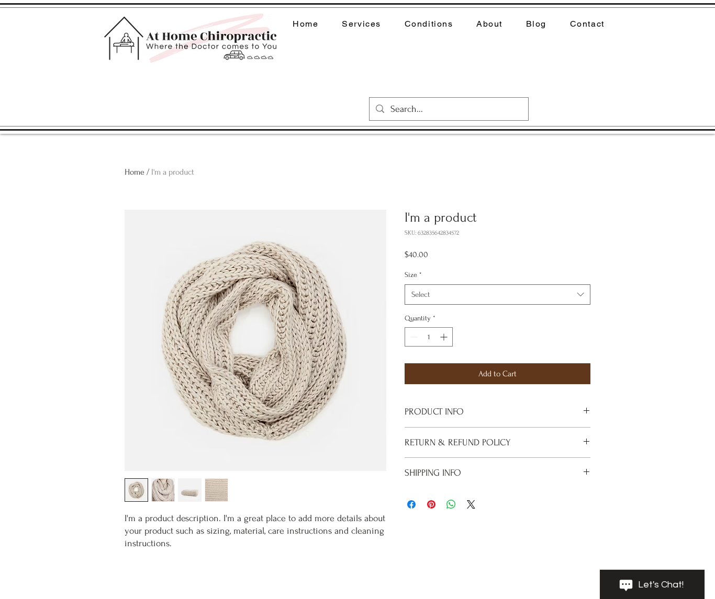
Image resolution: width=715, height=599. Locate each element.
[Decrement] (412, 337)
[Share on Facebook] (411, 504)
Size (413, 275)
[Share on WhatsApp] (451, 504)
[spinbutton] (428, 337)
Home (134, 172)
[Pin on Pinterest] (431, 504)
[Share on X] (471, 504)
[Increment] (444, 337)
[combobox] (497, 294)
